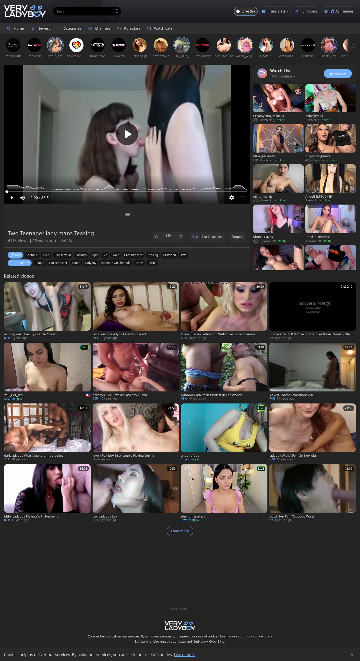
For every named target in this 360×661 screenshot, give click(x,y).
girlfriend (169, 255)
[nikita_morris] (278, 183)
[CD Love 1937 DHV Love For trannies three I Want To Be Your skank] (312, 311)
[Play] (127, 134)
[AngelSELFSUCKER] (330, 183)
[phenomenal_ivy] (224, 493)
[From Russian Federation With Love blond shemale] (224, 311)
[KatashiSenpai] (330, 264)
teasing (152, 255)
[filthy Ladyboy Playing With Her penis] (47, 493)
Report (237, 236)
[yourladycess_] (278, 264)
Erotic (76, 263)
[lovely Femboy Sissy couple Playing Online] (136, 432)
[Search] (117, 11)
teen (46, 255)
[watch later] (10, 288)
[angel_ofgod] (224, 432)
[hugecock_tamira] (330, 143)
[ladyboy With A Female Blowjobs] (312, 432)
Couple (39, 263)
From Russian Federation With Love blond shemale (218, 334)
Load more (180, 531)
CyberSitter (217, 641)
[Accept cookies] (351, 654)
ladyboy (81, 255)
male (115, 255)
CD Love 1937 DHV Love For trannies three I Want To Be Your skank (311, 334)
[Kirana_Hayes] (278, 224)
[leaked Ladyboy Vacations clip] (312, 372)
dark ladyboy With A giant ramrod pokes (33, 455)
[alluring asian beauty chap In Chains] (47, 311)
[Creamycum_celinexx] (278, 103)
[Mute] (22, 198)
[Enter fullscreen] (242, 198)
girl (105, 255)
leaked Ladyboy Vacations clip (291, 395)
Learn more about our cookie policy (246, 636)
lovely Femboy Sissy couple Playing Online (123, 455)
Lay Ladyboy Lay (105, 516)
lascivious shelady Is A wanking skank (120, 334)
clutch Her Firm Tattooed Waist (291, 516)
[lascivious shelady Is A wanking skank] (136, 311)
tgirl (95, 255)
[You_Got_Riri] (47, 372)
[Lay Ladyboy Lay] (136, 493)
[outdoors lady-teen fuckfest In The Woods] (224, 372)
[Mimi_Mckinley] (278, 143)
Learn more (184, 654)
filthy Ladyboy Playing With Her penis (31, 516)
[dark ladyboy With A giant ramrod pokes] (47, 432)
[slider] (127, 192)
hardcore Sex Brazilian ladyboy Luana (120, 395)
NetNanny (200, 641)
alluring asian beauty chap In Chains (30, 334)
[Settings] (232, 198)
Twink (152, 263)
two (183, 255)
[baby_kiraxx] (330, 103)
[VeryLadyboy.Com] (25, 11)
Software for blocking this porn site (160, 641)
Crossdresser (58, 263)
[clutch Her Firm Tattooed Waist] (312, 493)
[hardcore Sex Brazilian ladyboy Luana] (136, 372)
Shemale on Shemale (116, 263)
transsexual (62, 255)
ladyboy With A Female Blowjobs (293, 455)
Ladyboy (90, 263)
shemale (32, 255)
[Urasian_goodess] (330, 224)
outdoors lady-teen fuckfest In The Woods (211, 395)
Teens (139, 263)
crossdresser (133, 255)
